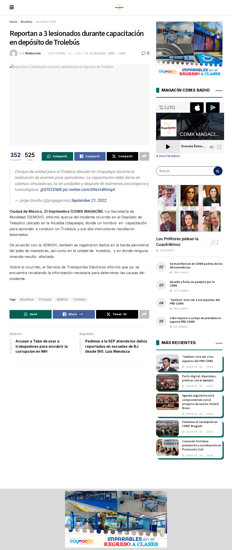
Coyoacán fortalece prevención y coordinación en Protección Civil (201, 445)
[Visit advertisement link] (116, 519)
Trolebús (79, 299)
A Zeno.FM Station (168, 156)
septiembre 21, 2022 (65, 53)
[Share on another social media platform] (144, 156)
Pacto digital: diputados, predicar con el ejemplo (199, 378)
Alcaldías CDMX (46, 21)
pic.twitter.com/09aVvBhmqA (89, 189)
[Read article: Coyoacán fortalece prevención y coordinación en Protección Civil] (167, 447)
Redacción (33, 53)
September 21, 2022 (88, 200)
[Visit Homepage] (119, 7)
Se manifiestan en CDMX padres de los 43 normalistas (196, 265)
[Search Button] (217, 170)
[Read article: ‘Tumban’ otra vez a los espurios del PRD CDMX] (167, 363)
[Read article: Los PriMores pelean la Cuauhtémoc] (189, 208)
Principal (45, 299)
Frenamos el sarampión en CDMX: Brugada (199, 424)
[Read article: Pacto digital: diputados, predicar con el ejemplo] (167, 382)
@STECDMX (51, 189)
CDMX (122, 53)
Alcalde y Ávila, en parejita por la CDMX (192, 284)
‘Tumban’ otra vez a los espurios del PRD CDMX (195, 301)
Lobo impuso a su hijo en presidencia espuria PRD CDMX (195, 320)
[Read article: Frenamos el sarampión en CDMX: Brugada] (167, 428)
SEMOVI (62, 299)
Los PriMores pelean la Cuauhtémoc (177, 241)
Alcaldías (26, 21)
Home (13, 21)
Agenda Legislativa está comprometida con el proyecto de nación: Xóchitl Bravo (200, 402)
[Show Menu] (12, 7)
